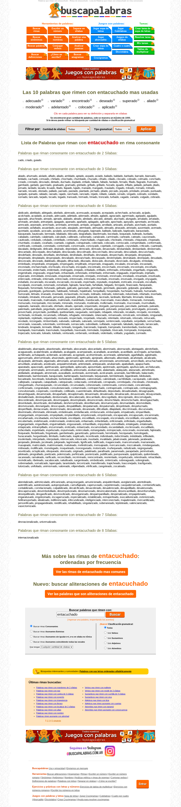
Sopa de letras (71, 796)
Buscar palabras (36, 45)
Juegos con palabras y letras (48, 796)
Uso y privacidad (57, 768)
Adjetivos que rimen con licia (97, 700)
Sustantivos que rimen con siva (98, 697)
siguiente (57, 721)
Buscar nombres (58, 38)
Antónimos (58, 777)
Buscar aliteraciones (57, 774)
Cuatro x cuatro (122, 45)
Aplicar (146, 129)
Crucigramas (101, 57)
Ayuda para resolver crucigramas (93, 799)
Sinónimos (46, 777)
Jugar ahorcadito (101, 38)
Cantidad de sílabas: (54, 129)
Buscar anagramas (78, 55)
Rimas (84, 774)
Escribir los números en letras (65, 790)
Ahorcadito (38, 799)
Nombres (69, 777)
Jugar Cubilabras (121, 29)
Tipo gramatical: (103, 129)
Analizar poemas (78, 47)
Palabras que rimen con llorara (49, 703)
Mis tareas (142, 43)
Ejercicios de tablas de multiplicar (96, 787)
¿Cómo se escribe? (56, 55)
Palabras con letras (67, 781)
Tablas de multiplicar (142, 50)
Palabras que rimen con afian (48, 710)
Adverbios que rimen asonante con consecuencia (106, 710)
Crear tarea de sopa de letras (142, 29)
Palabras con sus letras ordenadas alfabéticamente (106, 671)
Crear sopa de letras (100, 47)
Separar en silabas (87, 781)
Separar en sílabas (79, 29)
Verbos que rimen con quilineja (98, 687)
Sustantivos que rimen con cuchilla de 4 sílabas (105, 694)
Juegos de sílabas (122, 38)
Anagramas (73, 774)
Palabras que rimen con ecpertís (50, 697)
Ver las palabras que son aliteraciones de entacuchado (90, 594)
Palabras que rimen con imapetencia (51, 700)
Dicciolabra (122, 51)
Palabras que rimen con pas (48, 691)
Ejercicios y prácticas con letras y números (56, 786)
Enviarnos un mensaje (77, 768)
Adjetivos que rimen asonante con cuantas (103, 703)
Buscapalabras (40, 768)
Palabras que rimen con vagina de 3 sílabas (55, 694)
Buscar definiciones (35, 55)
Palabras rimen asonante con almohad (52, 716)
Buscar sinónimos (36, 38)
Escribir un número (58, 29)
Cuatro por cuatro (120, 796)
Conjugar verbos (58, 47)
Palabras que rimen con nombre (50, 713)
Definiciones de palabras (44, 781)
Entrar (143, 784)
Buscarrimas (36, 29)
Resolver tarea (142, 37)
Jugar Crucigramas (89, 796)
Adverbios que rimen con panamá (99, 707)
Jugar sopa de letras (101, 29)
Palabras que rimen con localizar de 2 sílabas (55, 707)
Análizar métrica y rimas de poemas (92, 777)
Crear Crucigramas (67, 799)
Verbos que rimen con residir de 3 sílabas (102, 691)
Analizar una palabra (79, 38)
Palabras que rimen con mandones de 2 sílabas (56, 687)
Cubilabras (105, 796)
